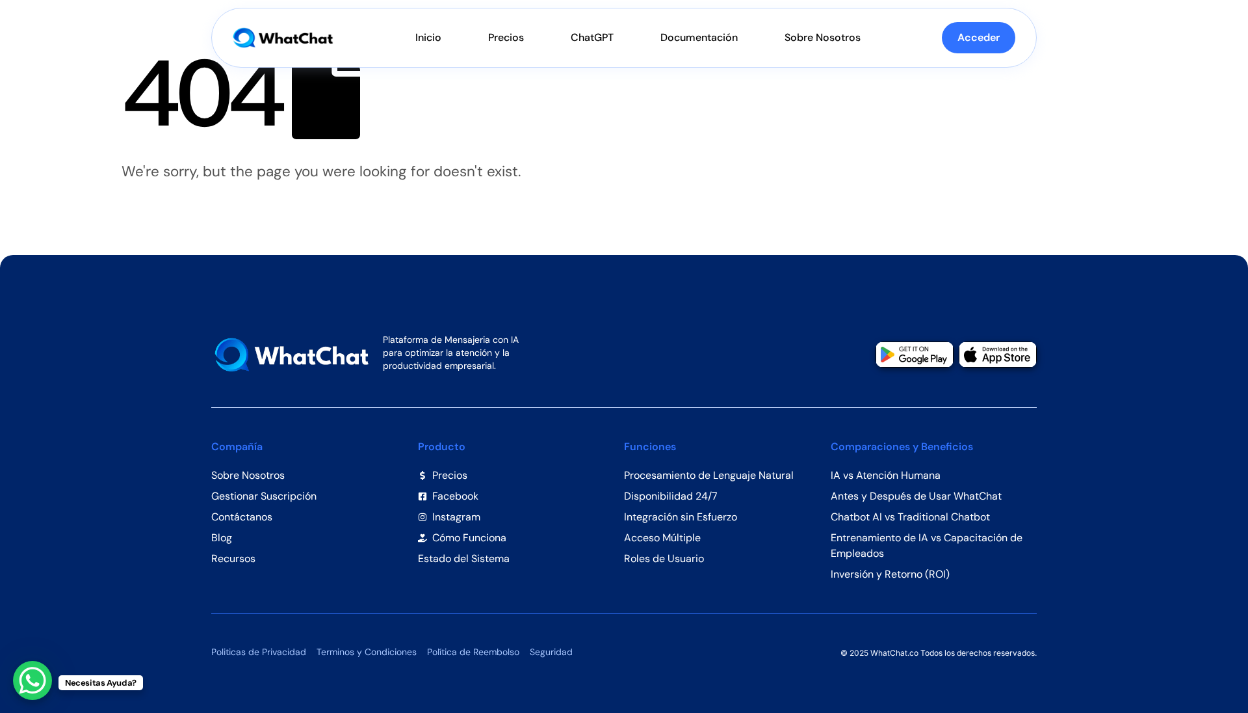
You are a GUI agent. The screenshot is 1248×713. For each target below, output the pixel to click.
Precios (506, 37)
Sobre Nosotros (823, 37)
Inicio (428, 37)
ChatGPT (592, 37)
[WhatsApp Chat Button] (32, 680)
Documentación (699, 37)
